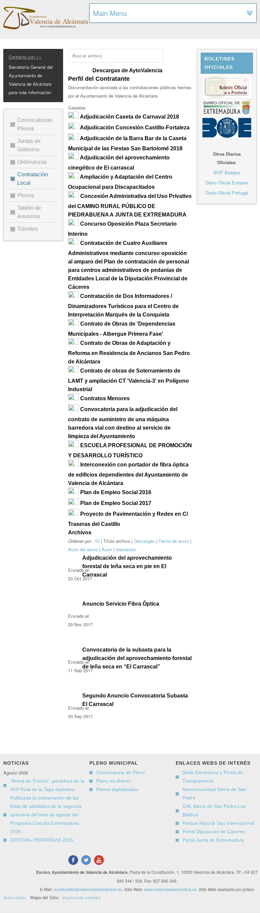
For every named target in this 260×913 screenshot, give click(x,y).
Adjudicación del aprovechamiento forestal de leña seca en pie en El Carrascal (127, 566)
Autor (107, 549)
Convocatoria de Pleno (120, 772)
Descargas (144, 541)
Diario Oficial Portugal (226, 192)
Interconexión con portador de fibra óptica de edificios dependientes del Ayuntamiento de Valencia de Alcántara (128, 474)
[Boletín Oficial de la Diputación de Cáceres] (226, 96)
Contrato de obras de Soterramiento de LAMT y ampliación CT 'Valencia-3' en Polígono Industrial (128, 380)
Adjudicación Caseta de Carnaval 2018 (129, 117)
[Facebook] (73, 860)
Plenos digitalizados (117, 789)
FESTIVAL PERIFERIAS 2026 (41, 840)
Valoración (126, 549)
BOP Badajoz (227, 172)
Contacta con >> (25, 57)
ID (97, 541)
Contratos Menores (105, 398)
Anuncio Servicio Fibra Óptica (120, 604)
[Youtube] (98, 860)
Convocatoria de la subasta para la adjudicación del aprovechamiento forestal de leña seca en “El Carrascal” (137, 658)
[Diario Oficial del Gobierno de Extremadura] (226, 114)
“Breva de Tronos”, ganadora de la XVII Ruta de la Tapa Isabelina (47, 785)
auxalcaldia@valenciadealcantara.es (88, 889)
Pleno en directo (113, 781)
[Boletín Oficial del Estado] (226, 136)
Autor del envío (83, 549)
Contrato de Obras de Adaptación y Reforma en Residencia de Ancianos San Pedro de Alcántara (129, 352)
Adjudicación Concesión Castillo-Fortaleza (135, 127)
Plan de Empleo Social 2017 (115, 503)
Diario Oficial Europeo (226, 182)
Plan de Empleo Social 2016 (115, 492)
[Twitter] (86, 860)
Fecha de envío (173, 541)
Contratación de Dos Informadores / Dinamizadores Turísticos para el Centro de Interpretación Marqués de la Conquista (123, 305)
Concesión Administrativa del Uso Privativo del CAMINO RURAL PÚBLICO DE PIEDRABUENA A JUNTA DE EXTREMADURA (130, 205)
